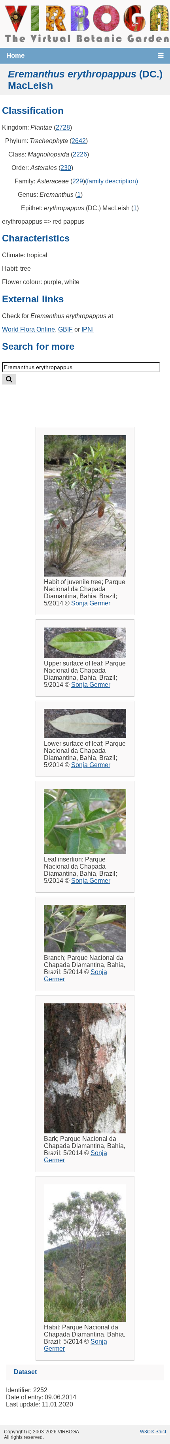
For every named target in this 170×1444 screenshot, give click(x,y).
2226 (80, 154)
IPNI (87, 329)
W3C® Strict (153, 1432)
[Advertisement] (93, 399)
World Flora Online (28, 329)
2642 (79, 141)
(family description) (111, 181)
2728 (63, 127)
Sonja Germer (90, 603)
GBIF (65, 329)
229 (77, 181)
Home (15, 55)
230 (65, 167)
